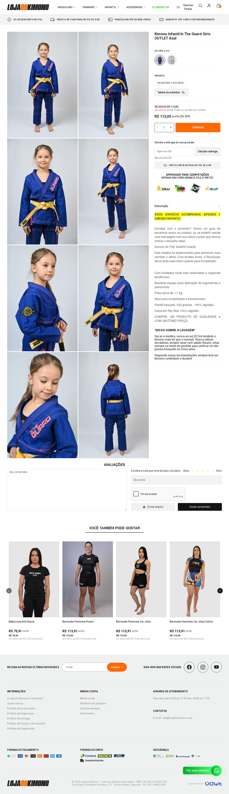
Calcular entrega (207, 151)
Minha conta (87, 698)
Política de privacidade (21, 708)
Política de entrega (18, 718)
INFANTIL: (160, 75)
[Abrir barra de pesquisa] (200, 5)
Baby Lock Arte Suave (21, 621)
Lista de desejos (90, 708)
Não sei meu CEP (163, 157)
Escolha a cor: (162, 50)
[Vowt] (205, 783)
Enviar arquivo (155, 506)
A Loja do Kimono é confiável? (25, 698)
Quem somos (15, 703)
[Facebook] (189, 667)
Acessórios (134, 7)
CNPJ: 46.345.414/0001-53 (151, 781)
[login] (209, 5)
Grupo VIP (162, 7)
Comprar (198, 127)
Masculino (65, 7)
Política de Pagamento (21, 728)
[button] (55, 546)
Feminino (89, 7)
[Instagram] (203, 667)
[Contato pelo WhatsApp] (216, 770)
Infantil (110, 7)
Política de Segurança (20, 713)
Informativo (87, 713)
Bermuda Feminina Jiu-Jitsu (133, 621)
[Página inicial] (28, 7)
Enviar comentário (200, 506)
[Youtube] (216, 667)
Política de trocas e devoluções (26, 723)
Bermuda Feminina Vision (78, 621)
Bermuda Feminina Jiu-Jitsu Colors (191, 621)
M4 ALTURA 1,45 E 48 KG (171, 82)
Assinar (115, 667)
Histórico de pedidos (93, 703)
